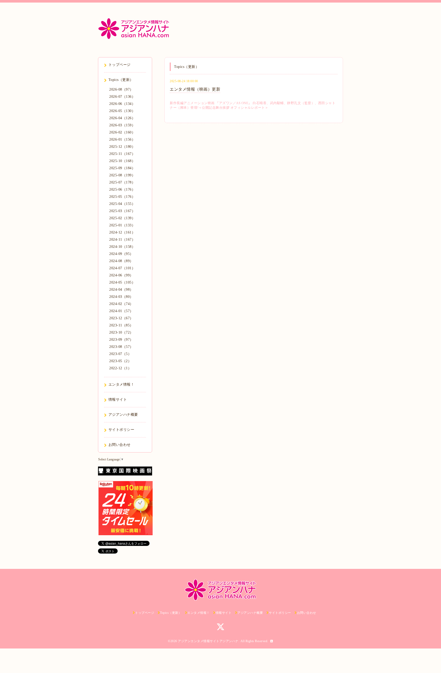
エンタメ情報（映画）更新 (195, 89)
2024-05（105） (122, 282)
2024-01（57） (121, 311)
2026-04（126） (122, 118)
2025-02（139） (122, 218)
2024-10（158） (122, 247)
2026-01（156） (122, 139)
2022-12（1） (120, 368)
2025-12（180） (122, 147)
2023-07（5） (120, 354)
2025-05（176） (122, 197)
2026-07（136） (122, 97)
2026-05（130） (122, 111)
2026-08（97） (121, 89)
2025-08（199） (122, 175)
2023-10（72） (121, 332)
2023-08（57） (121, 347)
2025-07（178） (122, 182)
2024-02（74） (121, 304)
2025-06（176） (122, 189)
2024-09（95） (121, 254)
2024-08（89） (121, 261)
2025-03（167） (122, 211)
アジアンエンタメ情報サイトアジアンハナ (208, 641)
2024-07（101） (122, 268)
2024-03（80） (121, 297)
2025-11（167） (122, 154)
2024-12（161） (122, 232)
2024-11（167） (122, 239)
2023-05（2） (120, 361)
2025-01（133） (122, 225)
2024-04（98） (121, 289)
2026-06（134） (122, 104)
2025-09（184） (122, 168)
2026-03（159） (122, 125)
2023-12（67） (121, 318)
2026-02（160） (122, 132)
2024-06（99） (121, 275)
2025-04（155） (122, 204)
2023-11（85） (121, 325)
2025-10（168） (122, 161)
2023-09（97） (121, 339)
